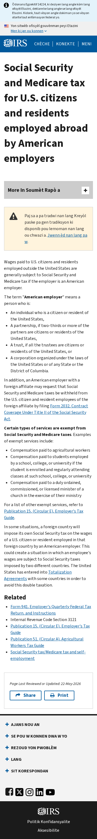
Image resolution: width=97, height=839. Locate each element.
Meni (87, 44)
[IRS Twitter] (19, 791)
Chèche (42, 44)
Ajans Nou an (25, 724)
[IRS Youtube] (50, 791)
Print (63, 695)
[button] (65, 44)
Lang (16, 759)
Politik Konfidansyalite (48, 821)
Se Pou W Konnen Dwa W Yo (39, 736)
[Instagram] (29, 791)
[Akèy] (15, 42)
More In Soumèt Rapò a (34, 190)
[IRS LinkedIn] (40, 791)
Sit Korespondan (29, 771)
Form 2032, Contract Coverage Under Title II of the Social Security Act (46, 412)
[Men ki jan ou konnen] (48, 29)
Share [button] (29, 695)
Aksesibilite (48, 830)
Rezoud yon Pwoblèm (34, 748)
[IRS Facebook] (9, 791)
